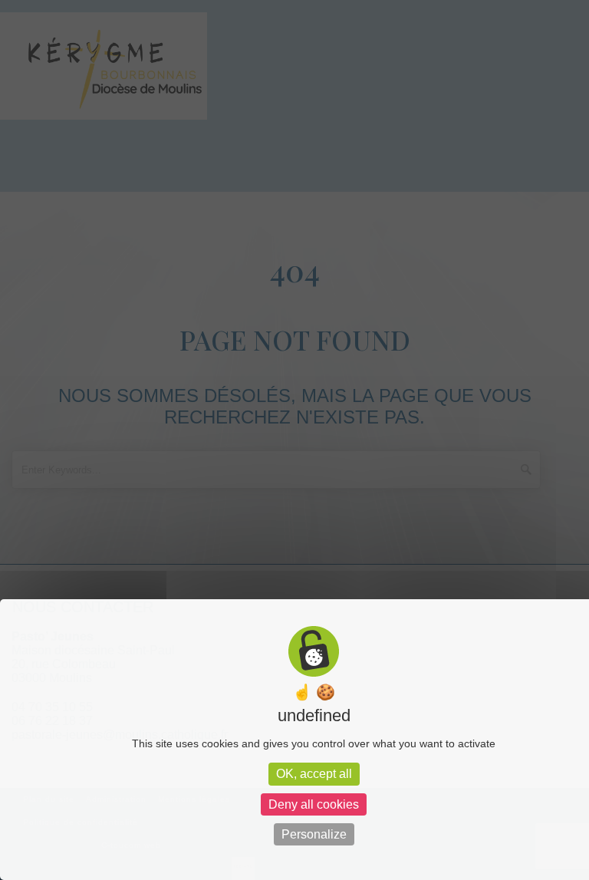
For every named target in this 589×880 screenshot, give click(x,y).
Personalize (314, 834)
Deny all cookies (313, 804)
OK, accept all (314, 773)
